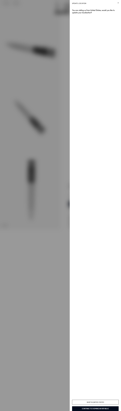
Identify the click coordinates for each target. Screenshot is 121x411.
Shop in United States (95, 402)
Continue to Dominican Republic (95, 408)
